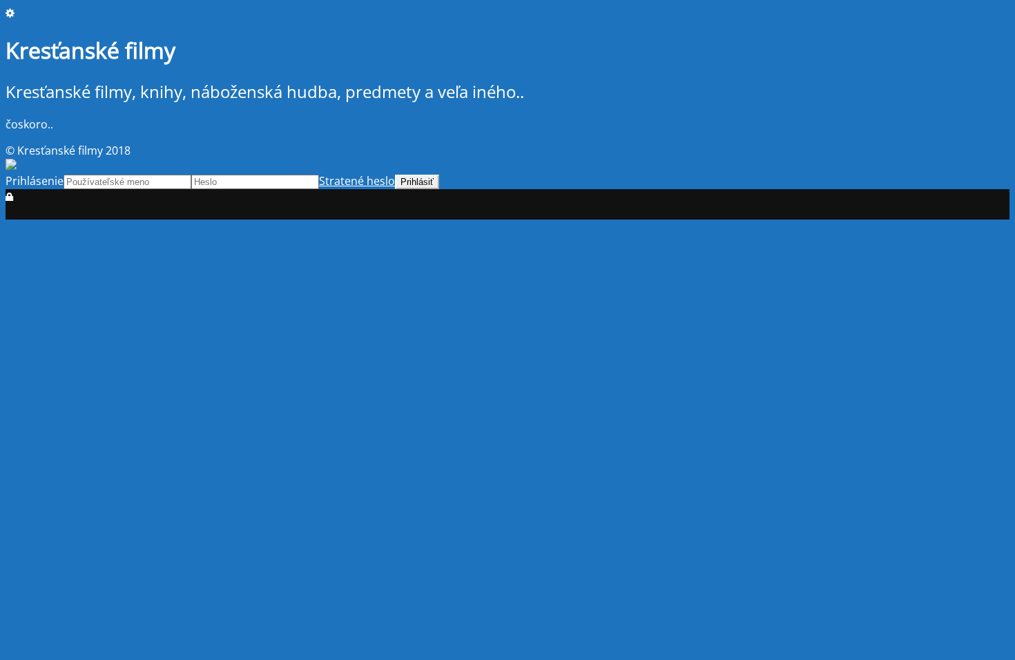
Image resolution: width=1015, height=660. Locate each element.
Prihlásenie (35, 180)
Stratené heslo (357, 180)
